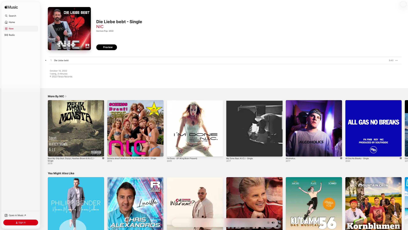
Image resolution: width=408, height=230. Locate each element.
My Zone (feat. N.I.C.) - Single (241, 101)
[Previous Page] (44, 128)
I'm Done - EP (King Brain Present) (184, 101)
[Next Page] (405, 128)
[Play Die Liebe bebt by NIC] (51, 60)
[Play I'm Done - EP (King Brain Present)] (170, 152)
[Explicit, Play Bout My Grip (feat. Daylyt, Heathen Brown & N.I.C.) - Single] (51, 152)
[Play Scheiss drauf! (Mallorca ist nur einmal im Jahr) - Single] (111, 152)
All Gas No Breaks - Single (358, 101)
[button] (21, 16)
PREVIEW (389, 60)
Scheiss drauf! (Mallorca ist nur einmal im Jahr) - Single (134, 101)
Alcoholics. (291, 101)
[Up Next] (268, 222)
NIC (100, 26)
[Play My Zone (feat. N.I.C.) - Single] (230, 152)
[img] (11, 7)
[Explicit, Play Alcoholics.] (289, 152)
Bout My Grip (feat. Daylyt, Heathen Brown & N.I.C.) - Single (74, 102)
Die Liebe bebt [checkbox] (61, 60)
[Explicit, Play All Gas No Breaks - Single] (349, 152)
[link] (57, 96)
